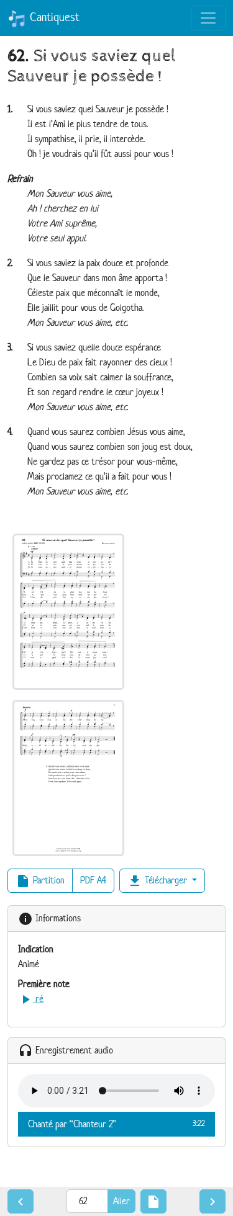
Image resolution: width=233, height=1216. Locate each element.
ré (30, 998)
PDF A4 (93, 880)
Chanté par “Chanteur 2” (116, 1123)
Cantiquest (53, 17)
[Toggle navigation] (208, 18)
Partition (40, 881)
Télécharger (158, 881)
